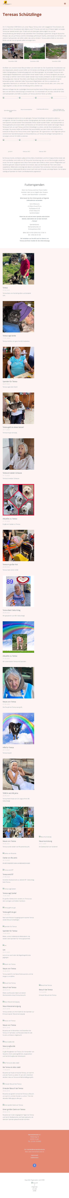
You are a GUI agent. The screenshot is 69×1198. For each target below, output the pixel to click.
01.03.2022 (6, 704)
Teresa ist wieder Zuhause (12, 473)
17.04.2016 (6, 1070)
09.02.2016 (6, 1112)
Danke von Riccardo (10, 858)
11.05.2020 (6, 914)
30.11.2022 (6, 430)
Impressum (34, 1155)
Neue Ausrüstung (45, 841)
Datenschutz (34, 1157)
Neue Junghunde (9, 1046)
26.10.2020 (6, 860)
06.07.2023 (6, 384)
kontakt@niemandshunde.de (36, 1149)
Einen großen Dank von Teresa (14, 1109)
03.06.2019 (6, 971)
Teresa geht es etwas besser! (13, 427)
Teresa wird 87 (8, 874)
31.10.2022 (6, 475)
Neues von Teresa (9, 702)
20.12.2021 (6, 750)
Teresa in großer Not (10, 564)
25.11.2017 (6, 1049)
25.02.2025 (6, 290)
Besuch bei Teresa (9, 987)
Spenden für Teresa (10, 381)
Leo (4, 950)
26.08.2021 (6, 796)
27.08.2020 (6, 877)
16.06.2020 (6, 896)
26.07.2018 (6, 1009)
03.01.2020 (6, 952)
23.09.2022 (6, 567)
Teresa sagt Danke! (9, 893)
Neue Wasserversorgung (12, 1006)
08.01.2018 (6, 1027)
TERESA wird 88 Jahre (10, 793)
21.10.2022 (6, 521)
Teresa (5, 288)
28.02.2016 (6, 1091)
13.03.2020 (6, 933)
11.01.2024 (6, 338)
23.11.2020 (42, 844)
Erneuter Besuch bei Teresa (13, 1088)
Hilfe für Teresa (8, 747)
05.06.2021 (6, 844)
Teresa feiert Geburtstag (11, 610)
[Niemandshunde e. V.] (7, 3)
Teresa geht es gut (9, 912)
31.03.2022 (6, 658)
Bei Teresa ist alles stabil (11, 1067)
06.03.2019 (6, 990)
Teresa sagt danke (9, 336)
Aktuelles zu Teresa (10, 519)
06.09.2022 (6, 613)
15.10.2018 (42, 992)
